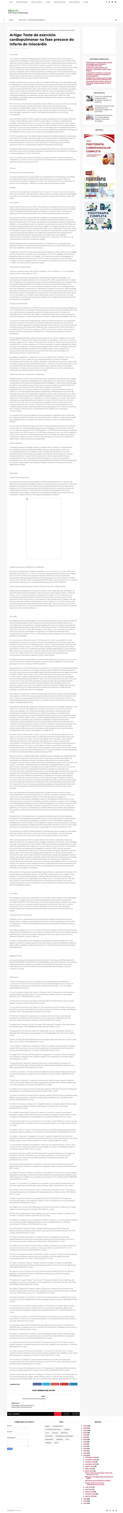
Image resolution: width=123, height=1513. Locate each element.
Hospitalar (59, 1439)
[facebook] (106, 2)
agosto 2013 (89, 1466)
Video (56, 1442)
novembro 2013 (91, 1460)
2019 (85, 1442)
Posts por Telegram (36, 2)
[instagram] (112, 2)
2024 (85, 1430)
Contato (48, 2)
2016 (85, 1448)
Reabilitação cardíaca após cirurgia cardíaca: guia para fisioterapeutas (99, 79)
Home (10, 2)
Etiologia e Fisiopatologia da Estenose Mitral (99, 1477)
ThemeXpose (17, 1510)
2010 (85, 1503)
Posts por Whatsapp (22, 2)
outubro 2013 (90, 1462)
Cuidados (67, 1429)
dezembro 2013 (91, 1457)
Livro (67, 1439)
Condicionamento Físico (53, 1429)
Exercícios (64, 1432)
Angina (47, 1426)
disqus (66, 1414)
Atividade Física (58, 1426)
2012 (85, 1499)
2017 (85, 1446)
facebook (76, 1414)
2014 (85, 1453)
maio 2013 (89, 1487)
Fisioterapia (49, 1436)
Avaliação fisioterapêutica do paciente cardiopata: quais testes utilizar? (98, 69)
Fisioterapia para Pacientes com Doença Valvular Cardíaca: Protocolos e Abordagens (103, 118)
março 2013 (89, 1492)
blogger (58, 1414)
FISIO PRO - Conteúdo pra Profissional (32, 20)
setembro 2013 (90, 1464)
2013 (85, 1455)
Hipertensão (49, 1439)
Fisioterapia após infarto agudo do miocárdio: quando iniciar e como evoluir (98, 83)
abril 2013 (88, 1489)
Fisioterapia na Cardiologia (64, 1436)
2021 (85, 1437)
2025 (85, 1428)
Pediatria (48, 1442)
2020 (85, 1439)
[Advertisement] (81, 10)
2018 (85, 1444)
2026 (85, 1426)
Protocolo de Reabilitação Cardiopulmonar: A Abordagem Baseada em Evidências (103, 99)
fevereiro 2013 (90, 1494)
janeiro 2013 (89, 1496)
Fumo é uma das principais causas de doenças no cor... (98, 1473)
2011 (85, 1501)
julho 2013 (89, 1469)
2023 (85, 1433)
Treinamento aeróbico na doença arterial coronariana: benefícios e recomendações (98, 74)
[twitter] (109, 2)
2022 (85, 1435)
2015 (85, 1451)
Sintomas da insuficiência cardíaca (98, 1481)
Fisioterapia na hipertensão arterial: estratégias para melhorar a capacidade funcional (99, 64)
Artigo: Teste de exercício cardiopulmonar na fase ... (95, 1483)
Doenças (55, 1432)
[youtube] (113, 1510)
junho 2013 (89, 1471)
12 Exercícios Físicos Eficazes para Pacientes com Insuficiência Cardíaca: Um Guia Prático (104, 108)
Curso (47, 1432)
